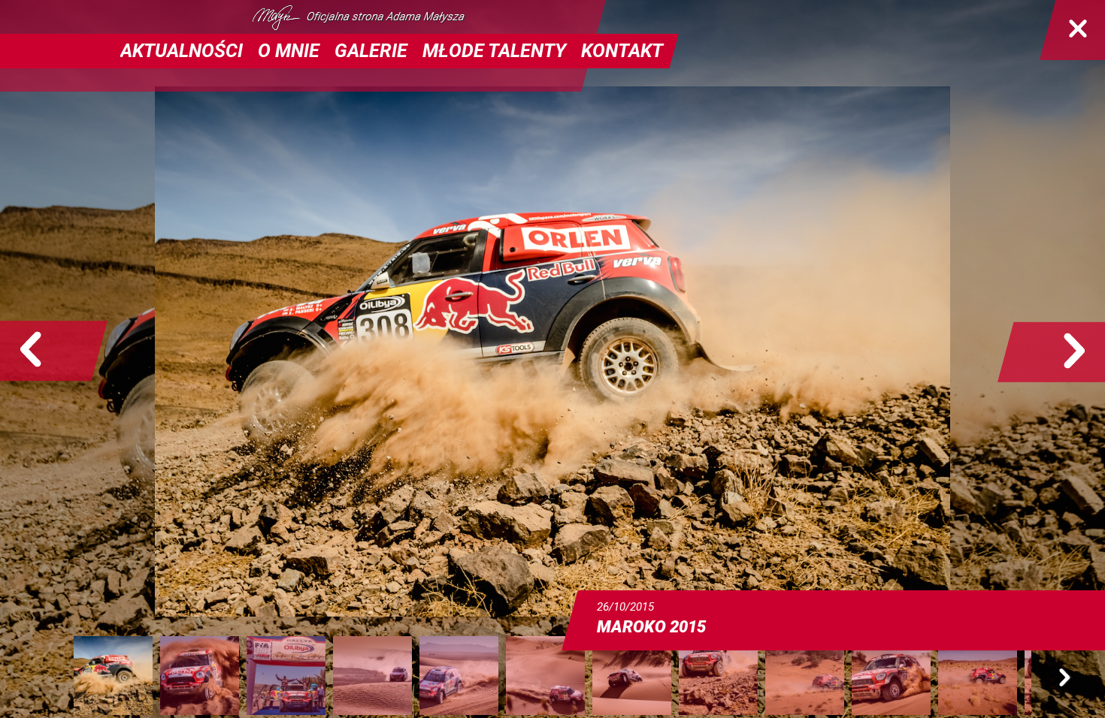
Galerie (371, 51)
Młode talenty (494, 51)
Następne (1051, 351)
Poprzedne (53, 351)
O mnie (288, 51)
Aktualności (181, 51)
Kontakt (622, 51)
